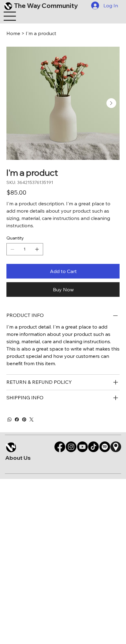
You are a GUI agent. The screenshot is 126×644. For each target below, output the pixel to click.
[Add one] (37, 249)
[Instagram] (71, 446)
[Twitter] (31, 419)
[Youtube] (82, 446)
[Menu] (10, 16)
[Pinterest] (24, 419)
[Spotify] (104, 446)
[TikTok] (93, 446)
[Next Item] (111, 103)
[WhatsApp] (9, 419)
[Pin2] (115, 446)
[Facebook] (17, 419)
